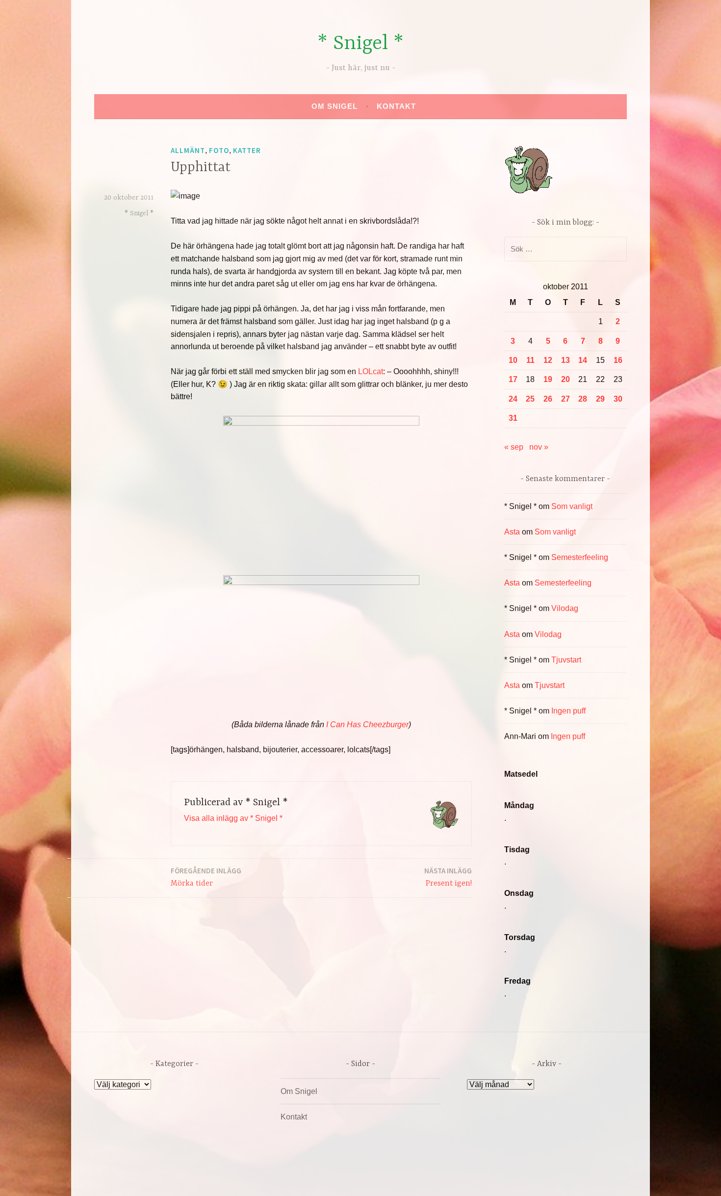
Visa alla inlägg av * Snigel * (233, 818)
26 (547, 399)
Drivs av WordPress (287, 1178)
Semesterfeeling (579, 557)
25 (530, 399)
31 (513, 418)
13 (565, 360)
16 (618, 360)
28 (582, 399)
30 (618, 399)
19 (547, 379)
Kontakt (396, 106)
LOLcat (370, 371)
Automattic (452, 1178)
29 (600, 399)
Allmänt (188, 150)
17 (513, 379)
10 (513, 360)
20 (565, 379)
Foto (219, 150)
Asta (512, 532)
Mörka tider (206, 877)
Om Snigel (334, 106)
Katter (247, 150)
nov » (538, 447)
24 (513, 399)
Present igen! (448, 877)
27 (565, 399)
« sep (513, 447)
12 (547, 360)
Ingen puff (568, 711)
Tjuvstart (566, 660)
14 (582, 360)
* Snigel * (360, 43)
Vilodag (564, 608)
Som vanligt (571, 506)
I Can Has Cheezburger (367, 724)
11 (530, 360)
